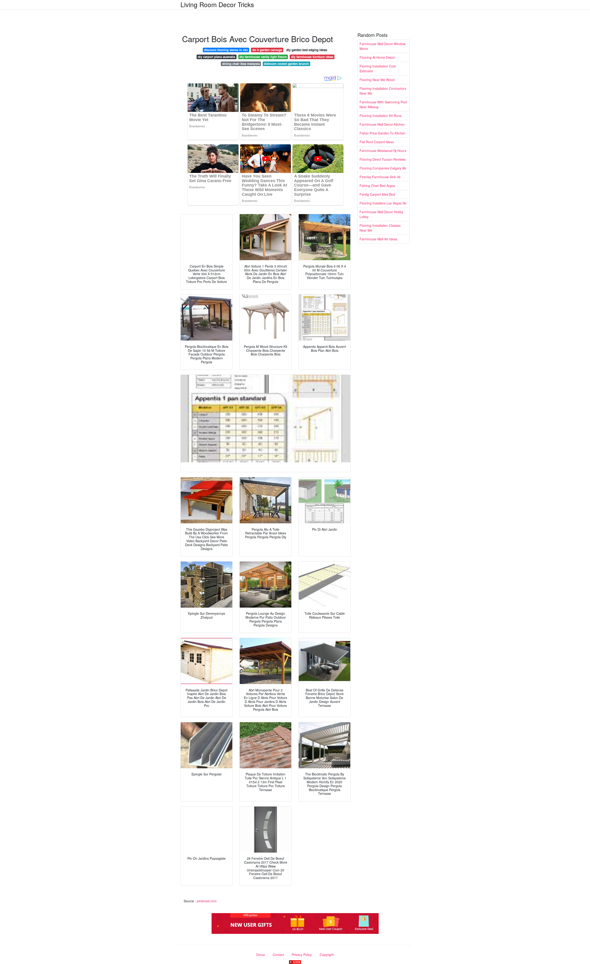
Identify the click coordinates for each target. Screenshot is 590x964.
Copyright (327, 954)
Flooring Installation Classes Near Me (380, 228)
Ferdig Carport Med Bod (377, 194)
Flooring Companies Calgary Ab (383, 168)
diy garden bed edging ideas (306, 50)
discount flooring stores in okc (226, 50)
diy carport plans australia (216, 57)
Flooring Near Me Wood (377, 79)
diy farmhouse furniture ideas (312, 57)
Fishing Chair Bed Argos (377, 185)
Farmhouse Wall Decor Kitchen (382, 124)
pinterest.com (207, 901)
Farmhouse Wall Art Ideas (378, 239)
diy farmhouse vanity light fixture (263, 57)
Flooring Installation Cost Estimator (378, 68)
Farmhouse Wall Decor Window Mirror (382, 46)
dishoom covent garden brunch (286, 63)
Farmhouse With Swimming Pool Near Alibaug (383, 104)
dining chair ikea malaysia (241, 63)
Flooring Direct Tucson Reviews (383, 159)
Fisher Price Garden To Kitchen (382, 133)
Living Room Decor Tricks (217, 4)
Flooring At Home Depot (377, 57)
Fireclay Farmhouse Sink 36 (380, 177)
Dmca (260, 954)
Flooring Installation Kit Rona (380, 115)
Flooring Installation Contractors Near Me (383, 91)
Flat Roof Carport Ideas (377, 142)
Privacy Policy (302, 954)
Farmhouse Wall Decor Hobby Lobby (381, 214)
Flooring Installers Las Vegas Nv (383, 203)
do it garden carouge (267, 50)
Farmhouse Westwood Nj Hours (383, 150)
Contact (278, 954)
